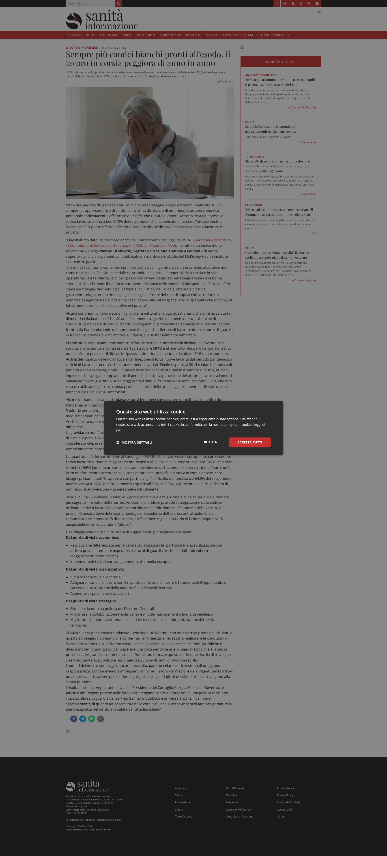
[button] (134, 442)
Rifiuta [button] (210, 442)
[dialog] (193, 428)
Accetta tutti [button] (249, 442)
